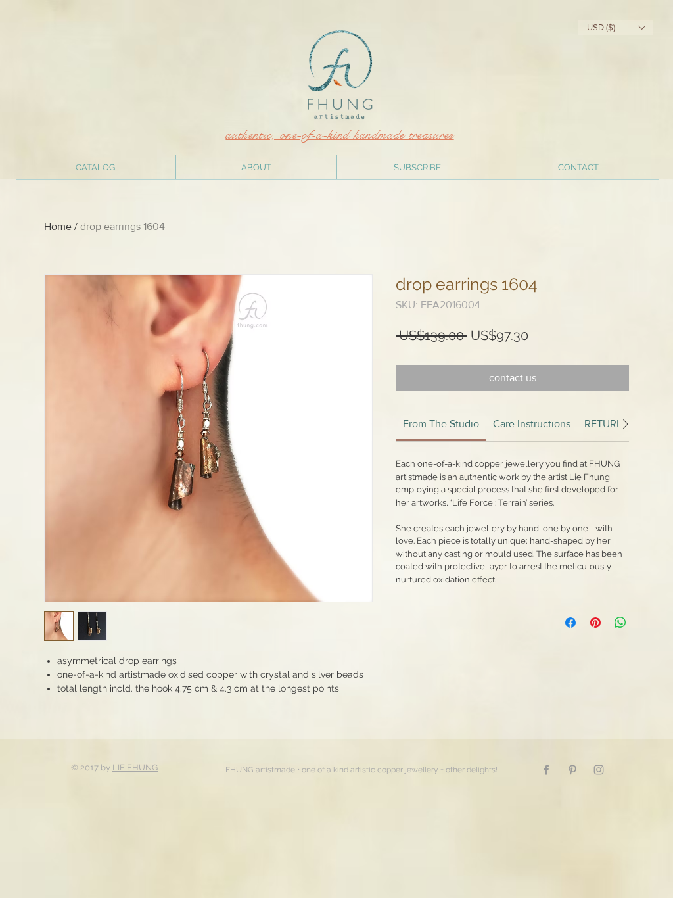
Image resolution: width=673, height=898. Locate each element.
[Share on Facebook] (570, 622)
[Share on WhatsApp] (620, 622)
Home (58, 226)
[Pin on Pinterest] (595, 622)
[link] (441, 423)
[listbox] (615, 27)
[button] (615, 27)
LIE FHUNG (135, 767)
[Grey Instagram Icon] (598, 769)
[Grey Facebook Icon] (546, 769)
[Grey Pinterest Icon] (572, 769)
